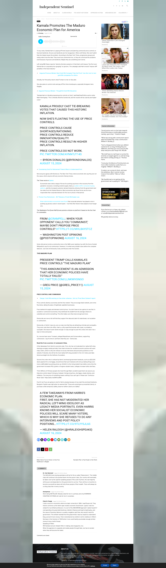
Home (49, 13)
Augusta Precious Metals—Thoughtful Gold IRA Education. (58, 91)
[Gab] (48, 439)
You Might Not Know (81, 13)
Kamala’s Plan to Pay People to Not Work (85, 460)
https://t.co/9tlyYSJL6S (73, 424)
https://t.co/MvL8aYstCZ (74, 229)
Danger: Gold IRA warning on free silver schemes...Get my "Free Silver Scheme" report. (68, 298)
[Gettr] (52, 439)
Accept (105, 565)
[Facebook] (119, 1)
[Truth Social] (45, 439)
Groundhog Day (110, 13)
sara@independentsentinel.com (77, 560)
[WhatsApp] (50, 449)
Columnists (122, 13)
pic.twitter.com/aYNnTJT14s (61, 154)
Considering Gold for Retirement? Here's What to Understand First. (60, 169)
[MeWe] (65, 439)
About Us (56, 13)
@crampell (56, 218)
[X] (125, 1)
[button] (127, 6)
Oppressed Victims (97, 13)
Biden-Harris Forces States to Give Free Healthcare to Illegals (48, 460)
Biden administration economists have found (54, 201)
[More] (68, 439)
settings (93, 566)
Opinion (51, 180)
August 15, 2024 (50, 163)
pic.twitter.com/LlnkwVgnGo (62, 279)
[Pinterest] (122, 1)
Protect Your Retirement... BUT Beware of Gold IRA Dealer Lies (59, 197)
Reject (114, 565)
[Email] (58, 439)
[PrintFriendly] (62, 439)
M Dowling (40, 33)
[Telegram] (55, 439)
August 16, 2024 (75, 238)
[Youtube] (128, 1)
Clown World (67, 13)
